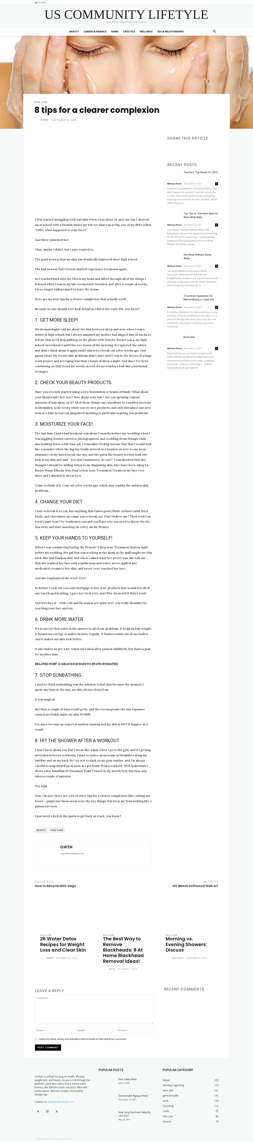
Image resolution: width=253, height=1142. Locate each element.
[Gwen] (37, 120)
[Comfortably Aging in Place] (107, 1100)
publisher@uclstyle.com (61, 1101)
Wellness (146, 31)
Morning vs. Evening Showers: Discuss (186, 944)
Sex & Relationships (170, 31)
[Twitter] (178, 148)
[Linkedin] (186, 148)
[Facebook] (170, 148)
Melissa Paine (174, 183)
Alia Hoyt (178, 958)
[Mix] (218, 148)
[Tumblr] (202, 148)
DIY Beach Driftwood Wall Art (195, 886)
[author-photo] (43, 958)
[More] (242, 148)
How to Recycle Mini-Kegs (55, 886)
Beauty (74, 31)
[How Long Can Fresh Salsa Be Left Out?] (107, 1117)
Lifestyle (129, 31)
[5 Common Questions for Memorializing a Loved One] (174, 299)
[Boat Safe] (174, 340)
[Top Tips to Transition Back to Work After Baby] (174, 216)
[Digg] (234, 148)
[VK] (226, 148)
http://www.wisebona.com (72, 853)
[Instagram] (47, 1111)
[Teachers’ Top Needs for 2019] (174, 175)
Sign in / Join (40, 2)
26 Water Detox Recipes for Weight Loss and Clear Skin (63, 944)
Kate (112, 969)
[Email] (194, 148)
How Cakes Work (128, 1079)
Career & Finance (95, 31)
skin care (57, 830)
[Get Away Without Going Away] (174, 257)
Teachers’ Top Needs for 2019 (201, 172)
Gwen (44, 119)
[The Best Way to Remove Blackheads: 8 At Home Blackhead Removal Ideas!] (126, 912)
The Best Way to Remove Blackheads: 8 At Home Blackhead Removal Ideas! (123, 950)
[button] (214, 31)
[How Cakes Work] (107, 1084)
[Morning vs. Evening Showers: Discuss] (189, 912)
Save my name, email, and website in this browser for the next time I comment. (83, 1039)
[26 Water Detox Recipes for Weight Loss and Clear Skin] (64, 912)
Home (114, 31)
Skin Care (41, 102)
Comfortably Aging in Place (133, 1095)
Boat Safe (189, 337)
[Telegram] (210, 148)
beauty (41, 830)
